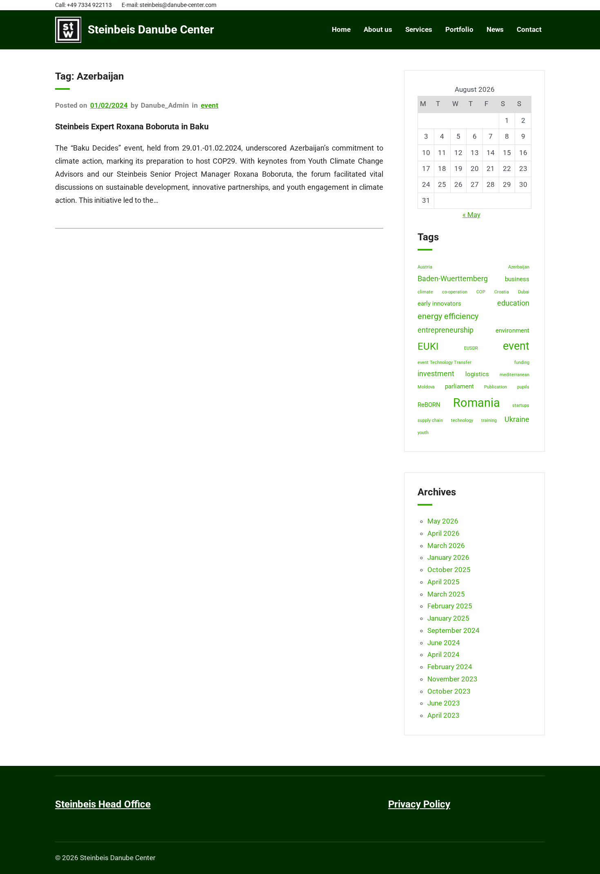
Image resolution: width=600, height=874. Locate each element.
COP (480, 292)
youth (423, 432)
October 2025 (449, 570)
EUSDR (471, 348)
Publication (495, 387)
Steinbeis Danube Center (151, 29)
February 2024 (449, 667)
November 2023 (452, 679)
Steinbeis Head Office (103, 804)
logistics (477, 374)
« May (471, 215)
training (489, 420)
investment (436, 374)
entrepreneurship (445, 330)
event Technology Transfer (444, 362)
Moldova (426, 387)
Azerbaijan (518, 267)
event (209, 105)
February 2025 (449, 606)
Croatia (501, 292)
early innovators (439, 303)
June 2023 (443, 703)
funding (521, 362)
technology (462, 420)
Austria (425, 267)
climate (425, 292)
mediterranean (514, 374)
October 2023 (449, 691)
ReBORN (429, 404)
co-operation (454, 292)
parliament (459, 386)
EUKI (428, 346)
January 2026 (448, 557)
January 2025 (448, 618)
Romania (476, 403)
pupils (523, 387)
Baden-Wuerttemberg (453, 279)
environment (512, 330)
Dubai (523, 292)
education (513, 303)
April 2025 (443, 582)
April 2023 (443, 715)
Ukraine (516, 419)
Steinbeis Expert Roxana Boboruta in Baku (132, 126)
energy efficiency (448, 316)
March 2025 (446, 594)
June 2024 (443, 643)
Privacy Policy (419, 804)
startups (520, 405)
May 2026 (442, 521)
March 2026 (446, 545)
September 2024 (453, 630)
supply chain (430, 420)
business (517, 279)
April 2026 (443, 533)
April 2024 (443, 654)
